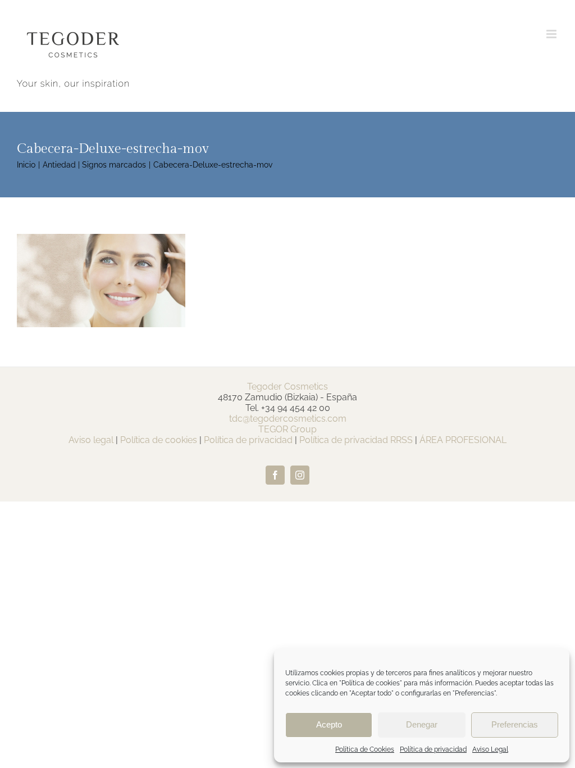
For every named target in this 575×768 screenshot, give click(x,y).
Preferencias (514, 724)
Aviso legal (91, 440)
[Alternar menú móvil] (552, 34)
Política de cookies (158, 440)
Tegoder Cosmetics (287, 386)
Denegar (421, 724)
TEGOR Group (287, 429)
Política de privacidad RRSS (356, 440)
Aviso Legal (490, 749)
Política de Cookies (364, 749)
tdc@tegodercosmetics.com (287, 418)
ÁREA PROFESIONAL (462, 440)
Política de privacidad (433, 749)
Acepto (329, 724)
